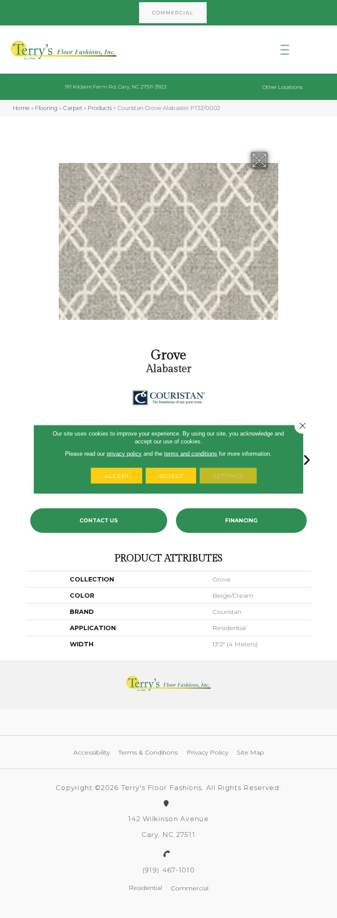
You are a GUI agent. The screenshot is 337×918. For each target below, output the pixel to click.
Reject (171, 475)
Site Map (250, 752)
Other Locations (282, 87)
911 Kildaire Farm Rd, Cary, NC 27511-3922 (116, 86)
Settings (228, 475)
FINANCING (241, 520)
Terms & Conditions (148, 752)
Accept (116, 475)
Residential (145, 888)
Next (306, 458)
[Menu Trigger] (285, 49)
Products (100, 108)
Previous (30, 458)
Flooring (46, 108)
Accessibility (91, 752)
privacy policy (124, 453)
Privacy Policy (207, 752)
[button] (173, 12)
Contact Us (98, 520)
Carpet (72, 108)
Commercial (189, 888)
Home (21, 108)
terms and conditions (190, 453)
